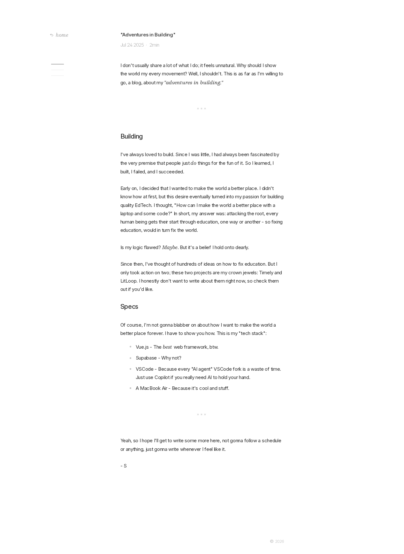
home (62, 35)
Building (81, 70)
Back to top (81, 64)
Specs (81, 76)
